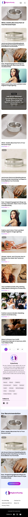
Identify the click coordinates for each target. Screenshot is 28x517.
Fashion (4, 211)
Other (5, 391)
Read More (4, 146)
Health (4, 265)
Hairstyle (22, 385)
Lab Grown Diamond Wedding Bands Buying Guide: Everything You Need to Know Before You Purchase (12, 45)
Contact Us (17, 500)
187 (18, 349)
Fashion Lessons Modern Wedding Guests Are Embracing (12, 314)
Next (22, 349)
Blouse (4, 186)
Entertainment (7, 385)
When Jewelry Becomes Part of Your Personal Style (12, 24)
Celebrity (17, 382)
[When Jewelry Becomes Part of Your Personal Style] (14, 424)
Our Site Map (5, 500)
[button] (20, 2)
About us (16, 503)
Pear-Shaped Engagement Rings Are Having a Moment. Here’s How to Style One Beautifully (12, 65)
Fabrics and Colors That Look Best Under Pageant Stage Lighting (13, 84)
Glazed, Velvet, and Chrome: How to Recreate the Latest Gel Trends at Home (13, 258)
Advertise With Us (7, 503)
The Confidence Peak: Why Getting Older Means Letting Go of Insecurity (13, 287)
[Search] (25, 3)
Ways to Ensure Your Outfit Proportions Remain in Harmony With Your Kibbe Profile (13, 341)
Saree (15, 394)
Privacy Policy (5, 505)
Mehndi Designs (20, 388)
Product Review (7, 394)
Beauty (4, 237)
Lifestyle (14, 93)
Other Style (12, 391)
